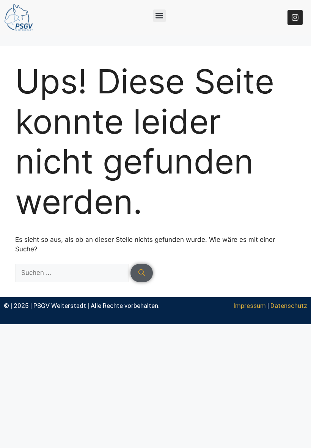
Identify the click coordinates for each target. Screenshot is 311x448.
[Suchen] (141, 273)
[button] (159, 15)
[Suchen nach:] (72, 272)
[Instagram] (295, 17)
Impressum (249, 305)
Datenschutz (288, 305)
